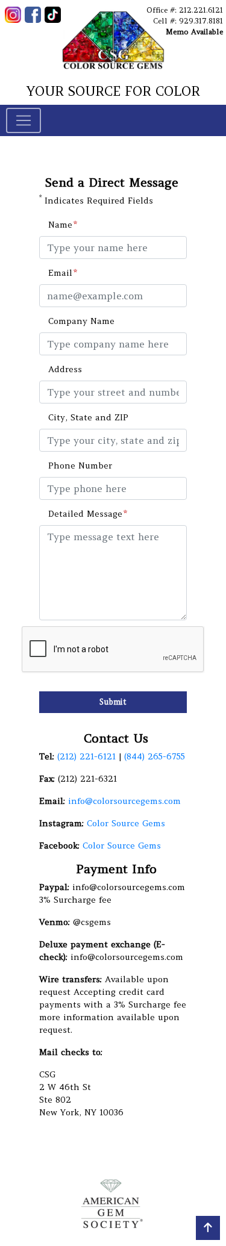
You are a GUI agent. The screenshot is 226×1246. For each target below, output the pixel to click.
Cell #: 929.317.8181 (188, 20)
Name (60, 224)
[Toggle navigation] (23, 120)
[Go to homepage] (113, 40)
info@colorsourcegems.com (124, 801)
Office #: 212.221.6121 (184, 9)
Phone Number (80, 465)
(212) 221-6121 (88, 756)
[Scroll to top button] (208, 1228)
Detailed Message (85, 513)
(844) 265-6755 (154, 756)
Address (65, 369)
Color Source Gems (126, 823)
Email (60, 272)
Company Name (81, 321)
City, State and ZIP (88, 417)
